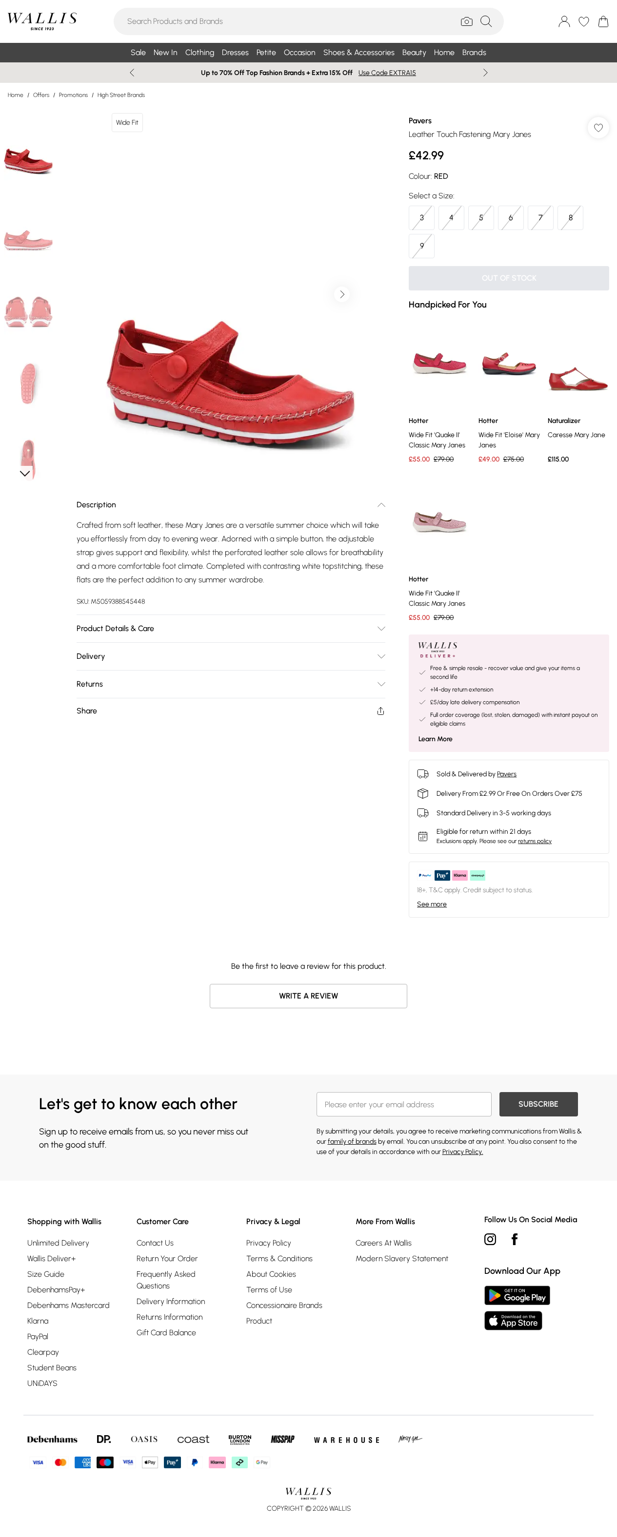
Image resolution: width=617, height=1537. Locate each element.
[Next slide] (485, 72)
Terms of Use (269, 1289)
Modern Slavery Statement (402, 1258)
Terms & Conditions (279, 1258)
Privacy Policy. (462, 1152)
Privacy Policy (268, 1243)
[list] (231, 294)
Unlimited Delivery (58, 1243)
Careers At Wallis (384, 1243)
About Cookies (271, 1274)
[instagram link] (490, 1239)
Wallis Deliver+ (51, 1258)
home (15, 95)
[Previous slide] (132, 72)
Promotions (73, 95)
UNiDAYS (42, 1383)
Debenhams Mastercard (68, 1305)
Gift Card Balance (166, 1332)
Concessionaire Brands (284, 1305)
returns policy (535, 841)
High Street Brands (121, 95)
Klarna (37, 1321)
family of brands (352, 1141)
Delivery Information (171, 1301)
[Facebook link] (514, 1239)
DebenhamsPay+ (56, 1289)
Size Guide (45, 1274)
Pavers (420, 120)
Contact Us (155, 1243)
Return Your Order (167, 1258)
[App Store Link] (517, 1308)
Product (259, 1321)
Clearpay (43, 1352)
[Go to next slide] (342, 294)
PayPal (37, 1336)
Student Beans (52, 1367)
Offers (41, 95)
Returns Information (169, 1317)
